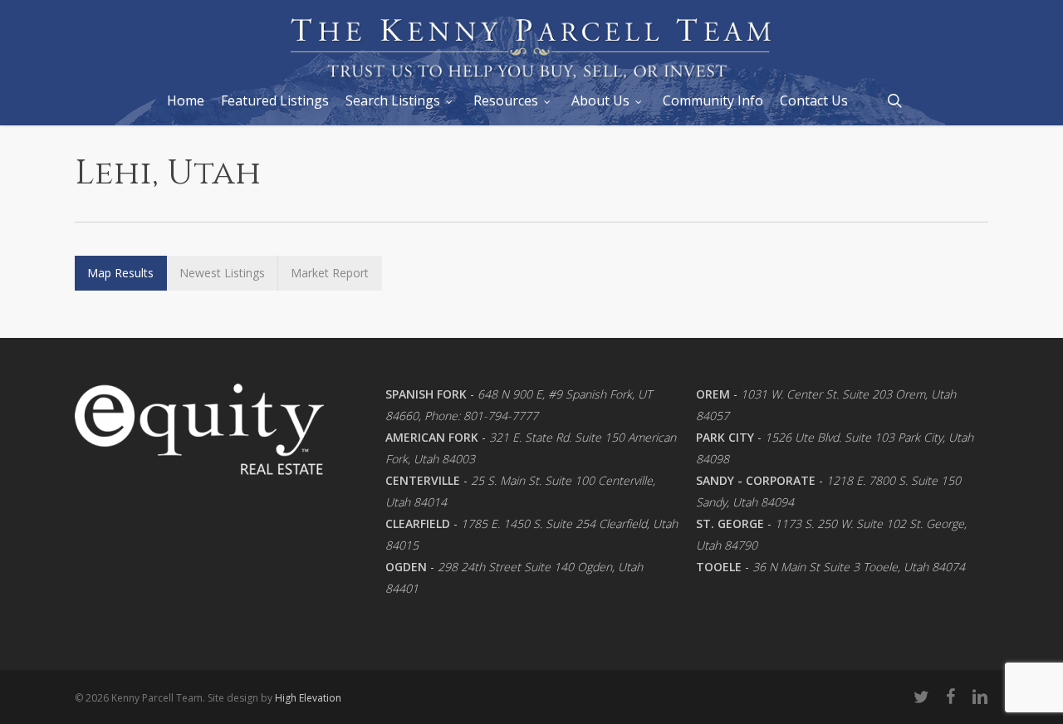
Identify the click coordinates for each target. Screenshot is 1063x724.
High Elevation (308, 698)
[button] (121, 273)
